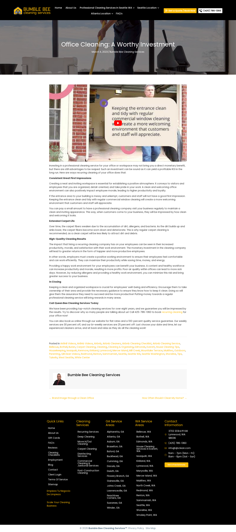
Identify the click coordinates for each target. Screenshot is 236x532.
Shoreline (171, 354)
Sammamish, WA (146, 500)
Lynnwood (105, 350)
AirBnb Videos (85, 343)
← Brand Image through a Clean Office (71, 398)
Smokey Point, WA (146, 515)
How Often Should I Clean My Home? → (164, 398)
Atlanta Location (101, 13)
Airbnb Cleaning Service (166, 343)
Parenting (54, 354)
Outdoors (179, 350)
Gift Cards (54, 438)
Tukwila (53, 357)
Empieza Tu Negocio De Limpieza (58, 492)
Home (58, 7)
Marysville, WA (144, 470)
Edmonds (140, 347)
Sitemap (53, 484)
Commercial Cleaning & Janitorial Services (88, 463)
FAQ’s (119, 13)
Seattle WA (134, 354)
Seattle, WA (143, 505)
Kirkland (94, 350)
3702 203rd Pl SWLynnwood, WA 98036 (178, 434)
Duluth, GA (113, 471)
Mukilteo (168, 350)
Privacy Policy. (136, 528)
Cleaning (102, 347)
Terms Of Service (58, 479)
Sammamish (110, 354)
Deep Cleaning (86, 436)
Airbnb (98, 343)
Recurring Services (88, 431)
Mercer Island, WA (146, 475)
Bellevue (54, 347)
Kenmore (83, 350)
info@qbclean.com (180, 448)
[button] (133, 8)
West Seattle (66, 357)
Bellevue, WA (143, 431)
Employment (55, 460)
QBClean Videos (70, 354)
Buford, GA (113, 451)
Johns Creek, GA (116, 485)
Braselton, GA (114, 446)
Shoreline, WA (144, 510)
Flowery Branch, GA (118, 476)
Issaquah (71, 350)
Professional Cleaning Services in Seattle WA (106, 7)
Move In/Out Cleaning (85, 443)
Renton (97, 354)
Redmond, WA (144, 490)
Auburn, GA (113, 441)
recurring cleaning (171, 312)
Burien (72, 347)
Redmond (86, 354)
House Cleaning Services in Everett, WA (147, 449)
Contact (53, 469)
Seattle (122, 354)
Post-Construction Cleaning (88, 472)
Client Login (54, 474)
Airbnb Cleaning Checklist (137, 343)
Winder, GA (113, 507)
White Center (82, 357)
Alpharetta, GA (115, 431)
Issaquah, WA (144, 456)
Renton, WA (143, 495)
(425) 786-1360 (177, 443)
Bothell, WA (142, 436)
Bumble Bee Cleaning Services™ (107, 528)
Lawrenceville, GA (117, 490)
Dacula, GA (113, 466)
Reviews (52, 447)
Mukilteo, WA (143, 480)
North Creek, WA (145, 485)
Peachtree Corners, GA (114, 497)
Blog (50, 464)
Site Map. (151, 528)
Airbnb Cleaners (112, 343)
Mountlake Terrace (152, 350)
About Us (71, 7)
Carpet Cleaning (86, 347)
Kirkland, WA (143, 461)
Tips (179, 354)
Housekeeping (57, 350)
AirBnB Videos (68, 343)
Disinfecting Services (84, 455)
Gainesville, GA (115, 481)
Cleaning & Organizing (121, 347)
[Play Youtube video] (118, 123)
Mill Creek (134, 350)
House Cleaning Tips (167, 347)
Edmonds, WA (144, 441)
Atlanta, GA (113, 436)
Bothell (63, 347)
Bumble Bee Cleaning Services (127, 52)
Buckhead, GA (115, 456)
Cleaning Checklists (54, 454)
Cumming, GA (115, 461)
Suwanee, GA (114, 503)
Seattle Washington (153, 354)
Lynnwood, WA (144, 466)
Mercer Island (120, 350)
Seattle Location (147, 7)
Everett (151, 347)
